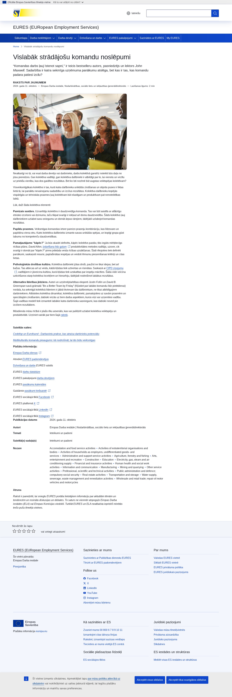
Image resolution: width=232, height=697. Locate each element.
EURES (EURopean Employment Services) (43, 550)
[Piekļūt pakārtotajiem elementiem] (54, 38)
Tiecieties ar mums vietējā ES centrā (103, 644)
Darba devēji (65, 38)
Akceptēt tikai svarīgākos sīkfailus (187, 680)
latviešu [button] (136, 13)
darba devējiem (45, 378)
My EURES (173, 38)
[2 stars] (17, 531)
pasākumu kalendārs (34, 384)
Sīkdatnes (159, 644)
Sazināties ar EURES (152, 38)
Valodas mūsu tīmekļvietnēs (169, 630)
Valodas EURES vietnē (167, 558)
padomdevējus (35, 359)
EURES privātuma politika (168, 567)
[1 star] (14, 531)
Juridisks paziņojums (165, 639)
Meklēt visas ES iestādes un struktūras (175, 659)
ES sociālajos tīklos (94, 659)
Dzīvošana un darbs (91, 38)
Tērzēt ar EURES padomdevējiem (102, 562)
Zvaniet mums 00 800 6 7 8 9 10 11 (102, 630)
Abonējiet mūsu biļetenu (96, 602)
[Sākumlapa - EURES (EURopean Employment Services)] (29, 12)
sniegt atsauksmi (55, 531)
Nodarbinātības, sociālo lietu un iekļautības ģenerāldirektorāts (111, 427)
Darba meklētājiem (40, 38)
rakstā (64, 315)
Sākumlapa (21, 38)
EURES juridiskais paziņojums (171, 572)
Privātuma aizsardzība (166, 634)
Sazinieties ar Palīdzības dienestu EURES (107, 558)
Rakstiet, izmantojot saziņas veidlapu (104, 639)
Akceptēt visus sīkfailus (150, 680)
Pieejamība (19, 566)
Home (16, 46)
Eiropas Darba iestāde (62, 427)
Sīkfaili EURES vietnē (166, 562)
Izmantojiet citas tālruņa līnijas (100, 634)
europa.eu (41, 631)
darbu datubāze (31, 371)
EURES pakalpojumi (121, 38)
